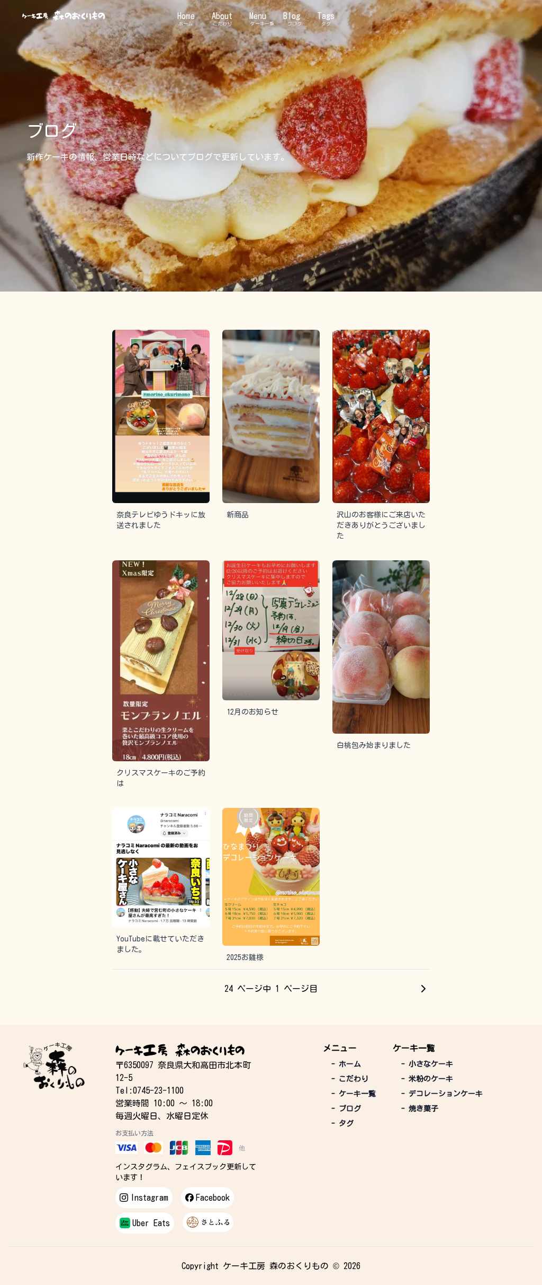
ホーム (185, 23)
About (222, 16)
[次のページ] (423, 988)
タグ (326, 23)
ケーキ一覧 (262, 23)
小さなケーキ (427, 1064)
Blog (291, 16)
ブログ (294, 23)
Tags (326, 16)
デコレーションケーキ (442, 1093)
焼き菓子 (419, 1108)
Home (186, 16)
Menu (257, 16)
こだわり (222, 23)
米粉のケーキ (427, 1078)
